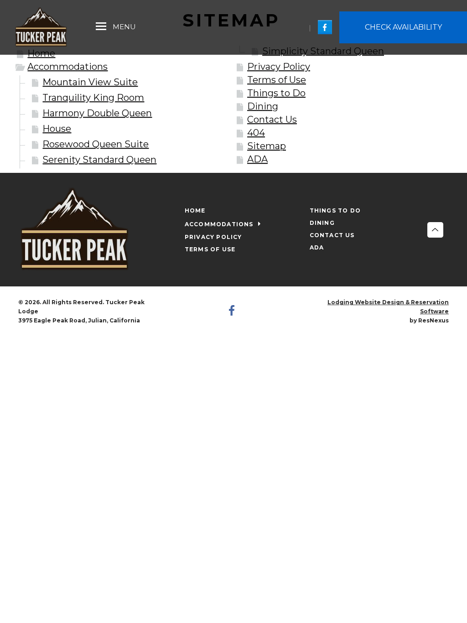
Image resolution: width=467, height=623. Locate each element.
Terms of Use (276, 79)
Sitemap (266, 145)
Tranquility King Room (93, 97)
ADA (257, 159)
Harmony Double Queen (97, 113)
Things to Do (276, 93)
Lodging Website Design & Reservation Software (388, 307)
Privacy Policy (278, 66)
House (56, 128)
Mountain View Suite (90, 82)
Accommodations (67, 66)
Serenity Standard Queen (99, 159)
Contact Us (272, 119)
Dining (262, 106)
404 (256, 132)
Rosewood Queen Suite (95, 144)
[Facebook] (325, 27)
